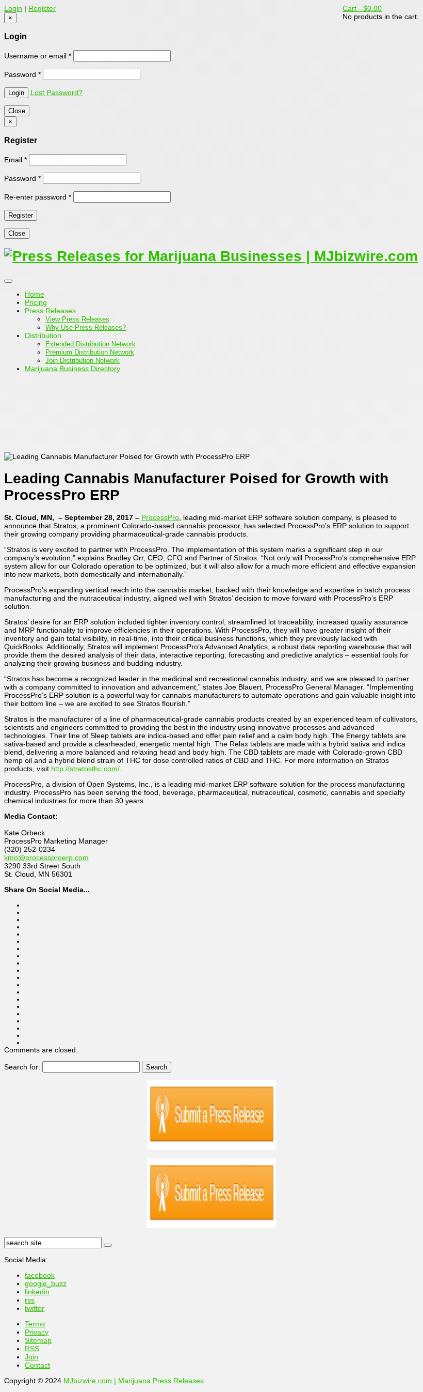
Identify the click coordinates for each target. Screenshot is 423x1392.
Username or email (37, 56)
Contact (37, 1365)
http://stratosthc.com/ (85, 768)
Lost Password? (56, 92)
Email (15, 160)
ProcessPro (160, 517)
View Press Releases (77, 319)
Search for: (22, 1067)
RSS (32, 1348)
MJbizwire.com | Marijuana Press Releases (133, 1380)
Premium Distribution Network (89, 352)
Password (22, 74)
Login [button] (13, 8)
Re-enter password (37, 197)
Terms (35, 1324)
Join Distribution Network (82, 360)
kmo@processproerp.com (46, 857)
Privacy (36, 1332)
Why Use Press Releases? (85, 327)
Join (31, 1357)
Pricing (36, 302)
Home (34, 294)
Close (16, 111)
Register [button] (42, 8)
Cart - (362, 8)
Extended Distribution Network (90, 344)
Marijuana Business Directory (72, 368)
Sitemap (38, 1340)
